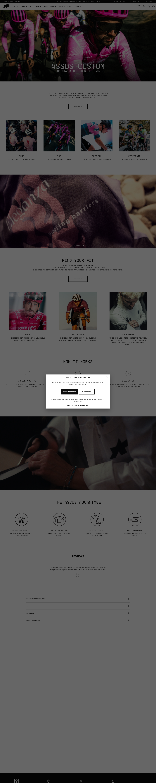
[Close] (107, 377)
